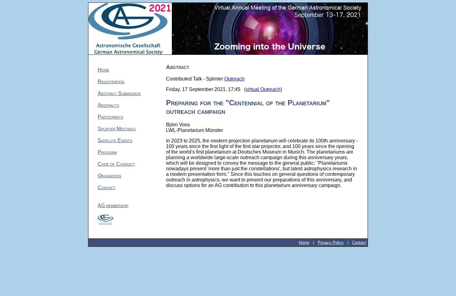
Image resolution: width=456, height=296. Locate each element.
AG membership (113, 205)
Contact (106, 187)
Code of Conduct (116, 164)
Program (107, 152)
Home (103, 69)
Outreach (234, 78)
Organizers (109, 175)
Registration (111, 81)
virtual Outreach (263, 89)
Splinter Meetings (117, 128)
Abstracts (108, 105)
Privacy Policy (331, 242)
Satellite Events (115, 140)
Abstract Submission (119, 93)
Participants (110, 117)
